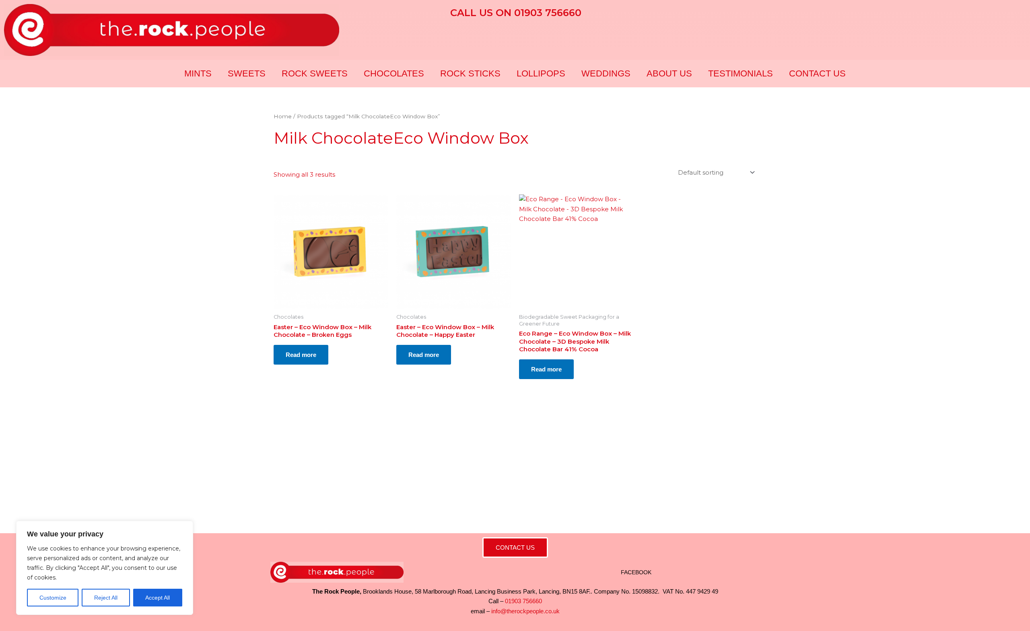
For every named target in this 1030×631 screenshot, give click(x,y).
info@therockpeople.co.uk (525, 611)
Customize (52, 597)
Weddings (605, 73)
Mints (198, 73)
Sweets (247, 73)
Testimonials (740, 73)
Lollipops (541, 73)
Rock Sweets (315, 73)
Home (283, 116)
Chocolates (394, 73)
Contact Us (817, 73)
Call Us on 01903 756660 (515, 13)
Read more (301, 354)
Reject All (105, 597)
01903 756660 (523, 601)
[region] (104, 568)
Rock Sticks (470, 73)
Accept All (157, 597)
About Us (669, 73)
